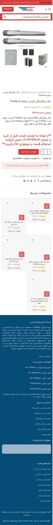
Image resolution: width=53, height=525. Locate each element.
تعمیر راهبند (7, 2)
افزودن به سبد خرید (28, 152)
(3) (34, 216)
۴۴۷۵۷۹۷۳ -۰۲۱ (34, 373)
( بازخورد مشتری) (32, 107)
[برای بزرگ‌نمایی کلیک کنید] (46, 67)
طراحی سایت (45, 520)
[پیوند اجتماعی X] (35, 181)
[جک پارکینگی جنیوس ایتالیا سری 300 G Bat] (39, 248)
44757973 (8, 9)
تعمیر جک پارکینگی (32, 2)
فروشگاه (41, 92)
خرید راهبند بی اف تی (42, 469)
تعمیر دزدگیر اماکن (43, 424)
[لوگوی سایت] (26, 9)
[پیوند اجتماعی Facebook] (38, 181)
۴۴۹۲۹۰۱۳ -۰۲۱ (35, 378)
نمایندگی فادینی (44, 485)
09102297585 (35, 389)
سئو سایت (33, 520)
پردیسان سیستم (10, 520)
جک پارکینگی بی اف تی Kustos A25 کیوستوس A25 (39, 301)
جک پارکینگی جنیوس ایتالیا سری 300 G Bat (39, 263)
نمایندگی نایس (44, 495)
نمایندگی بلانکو (44, 490)
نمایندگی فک (45, 501)
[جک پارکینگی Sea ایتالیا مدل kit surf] (14, 246)
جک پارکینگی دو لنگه (20, 176)
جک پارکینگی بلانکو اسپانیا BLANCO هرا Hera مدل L (39, 212)
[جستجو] (5, 17)
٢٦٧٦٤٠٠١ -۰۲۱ (31, 367)
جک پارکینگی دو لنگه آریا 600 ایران (14, 223)
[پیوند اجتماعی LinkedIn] (27, 181)
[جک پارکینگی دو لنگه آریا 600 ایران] (14, 210)
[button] (46, 206)
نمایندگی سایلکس (43, 479)
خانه (49, 92)
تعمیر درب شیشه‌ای (42, 413)
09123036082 (35, 383)
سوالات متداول (45, 356)
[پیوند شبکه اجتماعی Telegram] (24, 181)
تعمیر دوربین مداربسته (41, 408)
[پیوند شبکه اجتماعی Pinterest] (31, 181)
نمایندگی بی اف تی (43, 474)
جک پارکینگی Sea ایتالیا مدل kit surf (14, 260)
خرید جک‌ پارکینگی (28, 92)
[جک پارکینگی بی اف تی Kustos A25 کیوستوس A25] (39, 286)
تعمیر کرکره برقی (18, 2)
